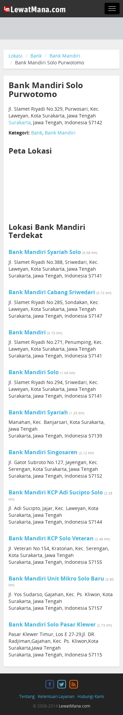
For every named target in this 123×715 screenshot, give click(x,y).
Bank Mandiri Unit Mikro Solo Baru (56, 578)
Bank (36, 55)
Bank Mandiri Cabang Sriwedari (52, 292)
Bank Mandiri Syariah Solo (45, 252)
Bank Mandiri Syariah (38, 412)
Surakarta (20, 122)
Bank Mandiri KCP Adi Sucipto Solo (56, 492)
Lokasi (16, 55)
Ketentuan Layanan (56, 696)
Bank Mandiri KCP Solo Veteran (51, 538)
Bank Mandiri (65, 55)
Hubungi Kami (91, 696)
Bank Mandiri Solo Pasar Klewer (52, 624)
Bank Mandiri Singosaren (43, 452)
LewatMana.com (74, 706)
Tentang (27, 696)
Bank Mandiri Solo (34, 372)
